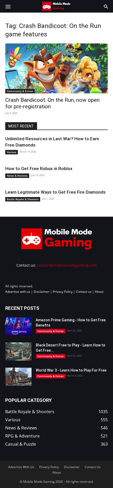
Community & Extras (20, 91)
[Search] (106, 6)
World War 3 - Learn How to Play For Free (71, 370)
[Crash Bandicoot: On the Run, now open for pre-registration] (56, 68)
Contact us (83, 291)
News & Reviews (17, 175)
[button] (8, 6)
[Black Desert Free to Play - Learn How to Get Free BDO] (18, 352)
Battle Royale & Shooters (23, 199)
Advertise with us (17, 291)
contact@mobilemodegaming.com (67, 265)
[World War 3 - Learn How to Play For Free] (18, 377)
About (99, 291)
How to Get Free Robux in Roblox (39, 168)
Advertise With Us (21, 467)
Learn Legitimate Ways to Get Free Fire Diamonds (55, 192)
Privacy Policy (63, 291)
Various (11, 152)
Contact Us (93, 467)
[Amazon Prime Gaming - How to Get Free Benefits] (18, 326)
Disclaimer (41, 291)
